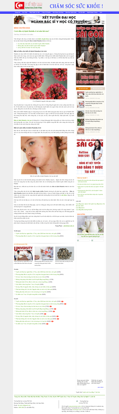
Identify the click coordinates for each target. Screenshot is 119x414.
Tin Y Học (24, 12)
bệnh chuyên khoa (43, 39)
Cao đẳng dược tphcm (82, 204)
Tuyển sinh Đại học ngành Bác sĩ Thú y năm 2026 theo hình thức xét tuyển (36, 233)
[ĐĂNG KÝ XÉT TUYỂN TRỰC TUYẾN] (90, 156)
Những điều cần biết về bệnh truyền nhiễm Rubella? (32, 45)
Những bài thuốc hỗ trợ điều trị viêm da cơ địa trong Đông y (32, 282)
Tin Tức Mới (81, 12)
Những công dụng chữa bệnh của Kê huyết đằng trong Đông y (32, 279)
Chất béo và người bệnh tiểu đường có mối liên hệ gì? (97, 382)
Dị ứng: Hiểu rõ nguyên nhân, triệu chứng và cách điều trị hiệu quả (34, 287)
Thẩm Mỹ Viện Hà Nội (33, 396)
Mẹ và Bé (23, 396)
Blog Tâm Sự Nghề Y (84, 396)
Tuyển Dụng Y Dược (92, 12)
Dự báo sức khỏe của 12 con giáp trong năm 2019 (90, 184)
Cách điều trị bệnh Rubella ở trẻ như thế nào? (31, 31)
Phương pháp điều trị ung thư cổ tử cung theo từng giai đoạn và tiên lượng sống (37, 236)
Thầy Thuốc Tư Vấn (34, 12)
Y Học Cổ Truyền (46, 12)
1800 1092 (21, 407)
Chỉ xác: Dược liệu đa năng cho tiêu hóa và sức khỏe (64, 262)
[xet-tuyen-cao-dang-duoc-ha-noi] (75, 4)
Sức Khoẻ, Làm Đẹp (58, 12)
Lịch (101, 12)
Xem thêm (100, 387)
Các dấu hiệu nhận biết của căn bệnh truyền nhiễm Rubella (33, 43)
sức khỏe (64, 195)
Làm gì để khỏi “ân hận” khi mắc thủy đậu (29, 47)
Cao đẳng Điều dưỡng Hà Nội (84, 209)
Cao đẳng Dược (80, 207)
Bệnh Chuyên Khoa (22, 28)
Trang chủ (17, 12)
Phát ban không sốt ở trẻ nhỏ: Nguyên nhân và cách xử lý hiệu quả (34, 289)
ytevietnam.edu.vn (69, 226)
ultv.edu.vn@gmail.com (24, 405)
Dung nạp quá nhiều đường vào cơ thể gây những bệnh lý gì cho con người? (83, 382)
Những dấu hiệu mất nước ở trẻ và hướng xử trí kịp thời (31, 292)
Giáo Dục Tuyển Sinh (70, 12)
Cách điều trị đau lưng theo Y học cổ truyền (27, 284)
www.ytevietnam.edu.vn (75, 406)
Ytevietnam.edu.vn (78, 409)
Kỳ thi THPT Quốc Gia (59, 396)
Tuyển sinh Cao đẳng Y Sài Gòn (91, 392)
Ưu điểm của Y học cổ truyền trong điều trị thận (28, 294)
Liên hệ (93, 396)
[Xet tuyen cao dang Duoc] (90, 55)
